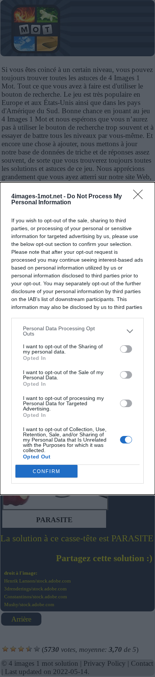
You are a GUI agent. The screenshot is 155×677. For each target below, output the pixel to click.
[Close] (140, 197)
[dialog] (77, 338)
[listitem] (77, 331)
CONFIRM (47, 471)
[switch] (126, 349)
